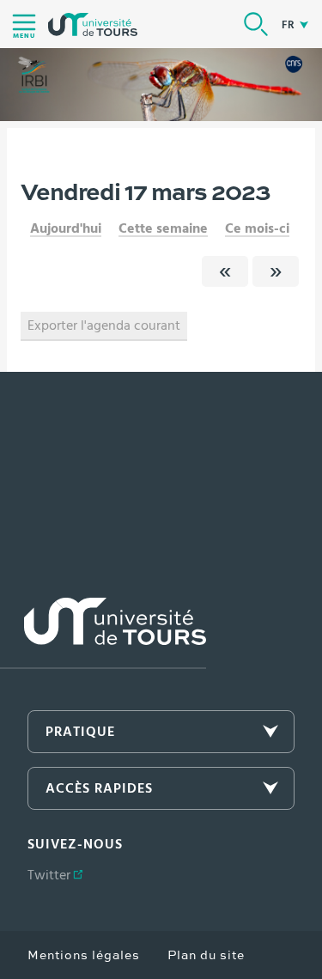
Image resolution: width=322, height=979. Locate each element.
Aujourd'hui (65, 228)
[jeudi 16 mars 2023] (225, 271)
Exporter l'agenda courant (103, 325)
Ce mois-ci (257, 228)
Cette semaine (163, 228)
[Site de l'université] (103, 633)
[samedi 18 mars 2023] (275, 271)
